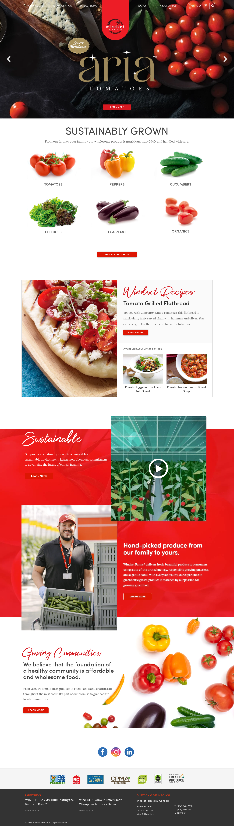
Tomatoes (53, 184)
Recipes (142, 5)
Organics (181, 231)
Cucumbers (180, 184)
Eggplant (117, 231)
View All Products (117, 254)
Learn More (39, 476)
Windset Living (88, 5)
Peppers (117, 184)
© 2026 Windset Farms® (36, 822)
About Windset (169, 5)
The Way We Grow (61, 5)
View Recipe (135, 332)
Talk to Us (196, 5)
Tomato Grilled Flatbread (156, 303)
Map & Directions (145, 813)
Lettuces (53, 231)
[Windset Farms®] (115, 40)
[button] (9, 59)
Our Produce (35, 5)
